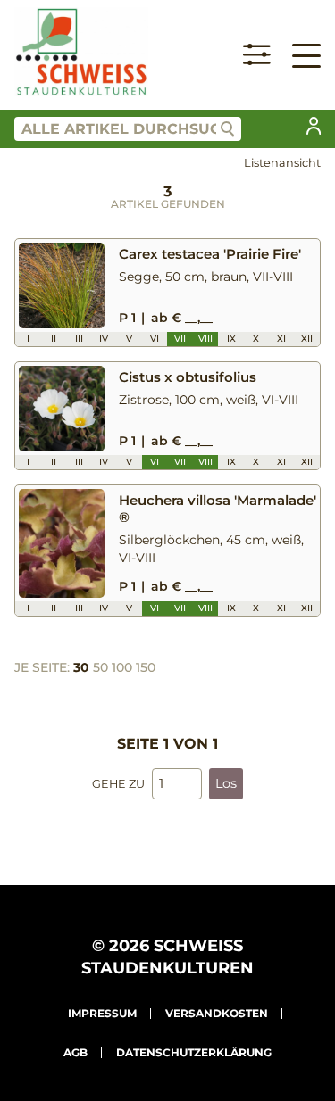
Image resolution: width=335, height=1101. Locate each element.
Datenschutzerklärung (194, 1052)
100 (122, 667)
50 (100, 667)
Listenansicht (282, 163)
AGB (75, 1052)
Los (226, 783)
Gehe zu (118, 784)
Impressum (102, 1013)
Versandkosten (216, 1013)
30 (81, 667)
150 (145, 667)
